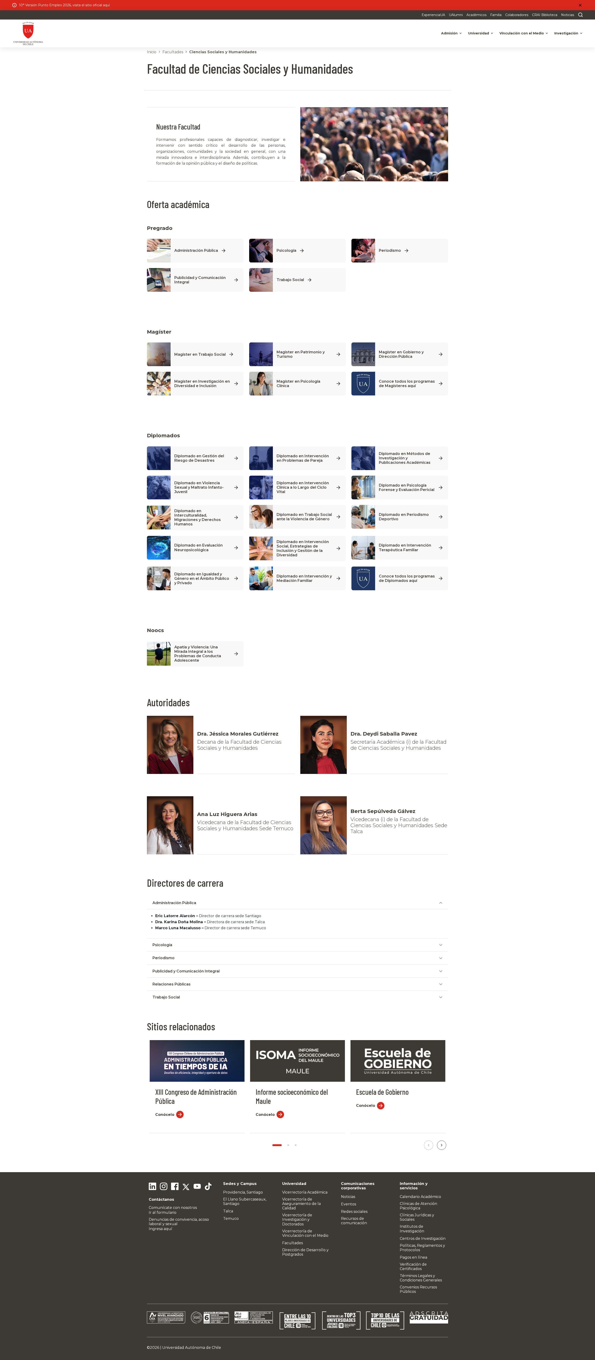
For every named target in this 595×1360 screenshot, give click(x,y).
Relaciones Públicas (171, 984)
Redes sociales (354, 1211)
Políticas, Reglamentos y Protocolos (422, 1247)
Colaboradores (516, 15)
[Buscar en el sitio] (579, 15)
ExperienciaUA (433, 15)
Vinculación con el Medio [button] (521, 33)
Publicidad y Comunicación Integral (186, 971)
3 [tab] (296, 1145)
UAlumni (456, 15)
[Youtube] (197, 1187)
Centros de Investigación (423, 1238)
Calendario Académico (420, 1196)
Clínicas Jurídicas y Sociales (417, 1217)
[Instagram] (163, 1187)
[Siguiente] (441, 1145)
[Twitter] (186, 1187)
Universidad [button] (478, 33)
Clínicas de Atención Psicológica (418, 1205)
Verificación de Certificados (413, 1266)
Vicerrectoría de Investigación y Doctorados (297, 1219)
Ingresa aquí (160, 1229)
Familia (496, 15)
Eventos (348, 1204)
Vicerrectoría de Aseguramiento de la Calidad (301, 1203)
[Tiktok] (208, 1187)
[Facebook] (174, 1187)
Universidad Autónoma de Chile (191, 1347)
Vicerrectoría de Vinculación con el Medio (305, 1233)
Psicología (162, 945)
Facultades (172, 52)
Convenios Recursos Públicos (418, 1289)
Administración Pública (174, 903)
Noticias (567, 15)
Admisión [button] (449, 33)
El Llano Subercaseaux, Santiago (244, 1201)
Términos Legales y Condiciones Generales (421, 1278)
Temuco (231, 1218)
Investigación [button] (566, 33)
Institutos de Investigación (412, 1228)
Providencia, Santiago (243, 1192)
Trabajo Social (166, 997)
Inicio (151, 52)
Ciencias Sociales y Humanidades (223, 52)
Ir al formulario (162, 1212)
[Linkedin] (152, 1187)
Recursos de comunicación (354, 1220)
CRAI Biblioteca (544, 15)
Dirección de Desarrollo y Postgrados (305, 1252)
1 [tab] (277, 1145)
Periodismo (163, 958)
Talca (228, 1211)
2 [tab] (288, 1145)
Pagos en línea (413, 1257)
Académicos (476, 15)
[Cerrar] (580, 5)
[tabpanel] (197, 1086)
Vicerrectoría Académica (304, 1192)
